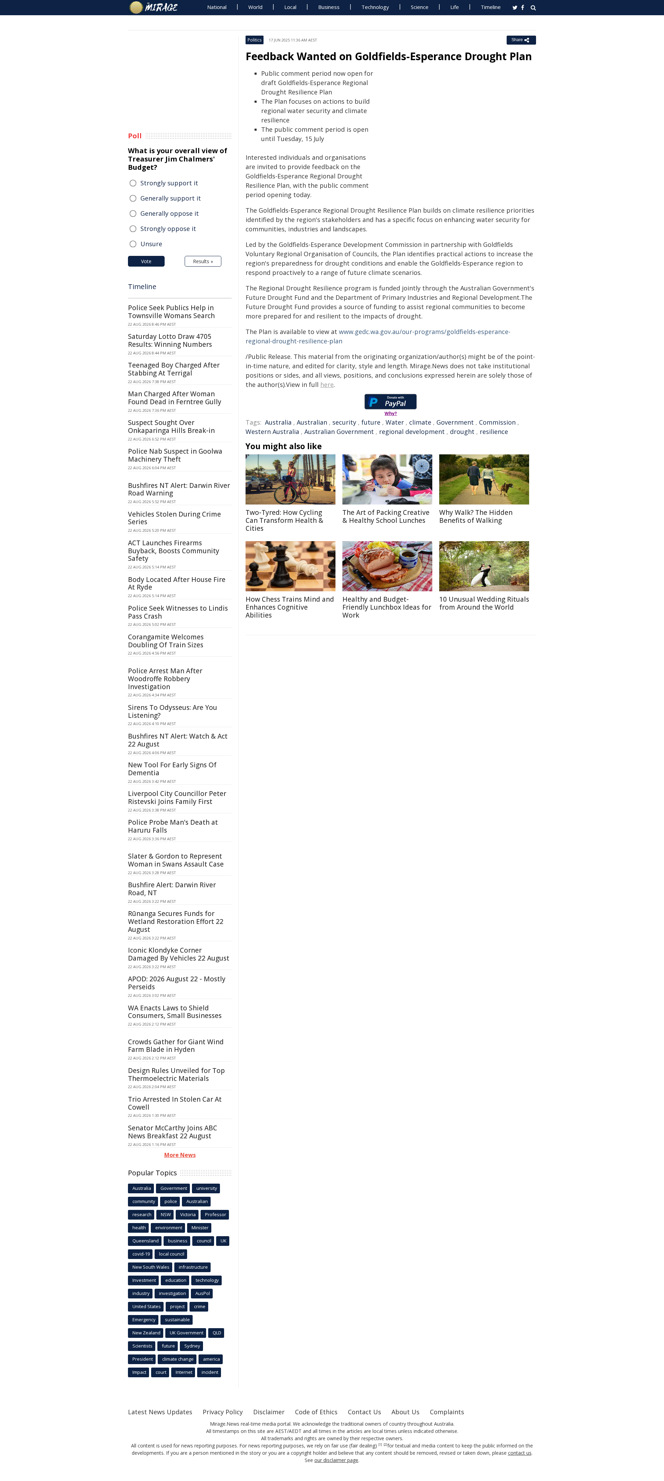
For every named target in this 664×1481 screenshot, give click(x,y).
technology (207, 1280)
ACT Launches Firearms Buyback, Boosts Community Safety (173, 550)
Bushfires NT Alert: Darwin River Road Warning (179, 489)
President (142, 1359)
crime (199, 1306)
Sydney (192, 1346)
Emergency (144, 1319)
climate (420, 422)
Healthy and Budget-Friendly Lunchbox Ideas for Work (386, 607)
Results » (203, 261)
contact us (520, 1453)
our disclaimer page (336, 1460)
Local (290, 6)
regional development (412, 431)
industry (141, 1293)
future (370, 422)
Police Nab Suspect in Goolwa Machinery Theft (175, 455)
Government (455, 422)
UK (224, 1241)
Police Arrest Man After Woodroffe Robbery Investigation (165, 678)
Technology (375, 6)
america (211, 1359)
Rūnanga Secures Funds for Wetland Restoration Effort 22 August (175, 921)
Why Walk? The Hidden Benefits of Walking (476, 516)
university (206, 1188)
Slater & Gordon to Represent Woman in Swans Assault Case (176, 860)
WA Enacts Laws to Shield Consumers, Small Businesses (175, 1011)
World (255, 6)
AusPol (202, 1293)
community (143, 1201)
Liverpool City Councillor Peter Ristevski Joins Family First (177, 797)
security (344, 422)
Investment (144, 1280)
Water (395, 422)
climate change (178, 1359)
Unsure (151, 244)
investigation (172, 1293)
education (175, 1280)
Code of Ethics (316, 1412)
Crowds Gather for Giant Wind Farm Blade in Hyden (176, 1045)
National (217, 6)
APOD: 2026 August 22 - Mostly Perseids (176, 982)
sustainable (177, 1319)
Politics (254, 40)
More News (180, 1155)
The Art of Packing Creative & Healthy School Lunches (386, 516)
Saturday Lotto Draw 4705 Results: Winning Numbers (170, 340)
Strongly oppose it (168, 228)
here (327, 384)
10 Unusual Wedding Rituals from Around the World (484, 603)
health (139, 1227)
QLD (217, 1333)
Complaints (447, 1412)
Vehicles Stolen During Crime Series (174, 518)
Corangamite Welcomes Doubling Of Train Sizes (166, 640)
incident (210, 1372)
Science (419, 6)
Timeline (491, 6)
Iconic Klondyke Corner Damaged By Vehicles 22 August (178, 954)
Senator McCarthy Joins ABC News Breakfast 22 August (172, 1131)
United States (146, 1306)
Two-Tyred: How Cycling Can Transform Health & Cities (284, 520)
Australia (278, 422)
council (204, 1241)
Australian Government (339, 431)
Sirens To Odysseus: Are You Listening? (172, 711)
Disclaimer (269, 1412)
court (161, 1372)
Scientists (142, 1346)
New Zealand (146, 1333)
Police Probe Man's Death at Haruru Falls (173, 826)
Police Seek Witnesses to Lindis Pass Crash (178, 612)
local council (171, 1254)
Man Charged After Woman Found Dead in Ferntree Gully (174, 397)
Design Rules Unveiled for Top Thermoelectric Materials (176, 1074)
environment (168, 1227)
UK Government (186, 1333)
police (171, 1201)
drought (462, 431)
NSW (166, 1214)
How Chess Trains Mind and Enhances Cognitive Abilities (290, 607)
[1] (380, 1445)
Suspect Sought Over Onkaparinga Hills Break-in (171, 426)
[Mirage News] (157, 7)
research (141, 1214)
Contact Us (364, 1412)
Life (454, 6)
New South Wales (150, 1267)
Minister (200, 1227)
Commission (497, 422)
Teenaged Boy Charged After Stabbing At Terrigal (174, 369)
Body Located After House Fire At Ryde (176, 583)
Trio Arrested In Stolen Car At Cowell (175, 1103)
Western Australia (272, 431)
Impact (139, 1372)
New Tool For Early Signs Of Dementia (172, 768)
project (177, 1306)
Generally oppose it (169, 213)
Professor (215, 1214)
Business (329, 6)
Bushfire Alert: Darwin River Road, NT (172, 888)
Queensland (145, 1241)
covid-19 (141, 1254)
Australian (312, 422)
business (177, 1241)
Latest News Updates (160, 1412)
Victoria (188, 1214)
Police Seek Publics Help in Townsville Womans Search (171, 311)
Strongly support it (169, 183)
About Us (405, 1412)
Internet (184, 1372)
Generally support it (170, 198)
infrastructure (193, 1267)
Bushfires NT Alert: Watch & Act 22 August (178, 740)
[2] (385, 1445)
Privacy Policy (223, 1412)
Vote (146, 261)
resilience (494, 431)
